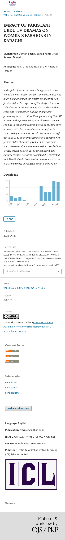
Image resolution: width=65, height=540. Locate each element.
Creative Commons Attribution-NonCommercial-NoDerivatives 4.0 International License (28, 326)
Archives (18, 11)
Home (6, 11)
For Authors (11, 387)
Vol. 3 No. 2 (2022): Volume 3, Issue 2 (22, 14)
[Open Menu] (3, 3)
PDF (10, 219)
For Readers (11, 382)
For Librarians (12, 392)
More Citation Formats (18, 271)
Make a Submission (18, 408)
